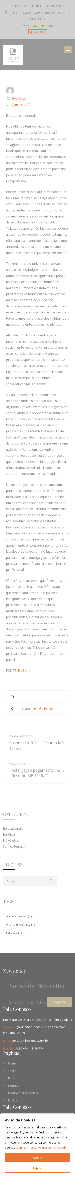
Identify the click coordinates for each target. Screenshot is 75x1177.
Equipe (12, 1100)
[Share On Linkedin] (45, 709)
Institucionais (13, 828)
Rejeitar (38, 1168)
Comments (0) (20, 104)
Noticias (13, 1085)
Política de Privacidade (23, 1093)
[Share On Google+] (51, 709)
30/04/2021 (19, 98)
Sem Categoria (14, 846)
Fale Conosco (38, 32)
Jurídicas (9, 834)
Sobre (12, 1071)
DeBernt (24, 670)
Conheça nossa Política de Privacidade (41, 1147)
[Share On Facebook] (40, 709)
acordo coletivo (19, 916)
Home (12, 1063)
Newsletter (11, 840)
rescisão (14, 932)
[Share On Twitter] (34, 709)
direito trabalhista (20, 924)
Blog (11, 1078)
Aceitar (37, 1157)
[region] (37, 1145)
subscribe (59, 1002)
